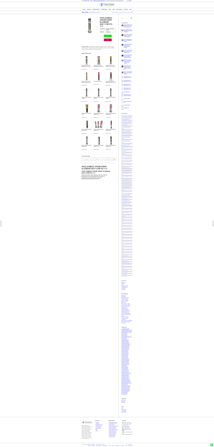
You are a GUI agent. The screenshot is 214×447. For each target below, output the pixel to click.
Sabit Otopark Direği (124, 318)
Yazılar (123, 409)
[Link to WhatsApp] (131, 1)
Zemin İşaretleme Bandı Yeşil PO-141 (126, 179)
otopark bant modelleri (125, 352)
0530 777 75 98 (127, 428)
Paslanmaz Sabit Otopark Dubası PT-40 (111, 130)
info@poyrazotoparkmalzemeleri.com (99, 0)
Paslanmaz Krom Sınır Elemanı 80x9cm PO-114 (86, 82)
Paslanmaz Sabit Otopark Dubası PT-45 (98, 114)
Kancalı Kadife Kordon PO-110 (125, 262)
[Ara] (131, 12)
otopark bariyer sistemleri (125, 363)
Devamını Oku (84, 69)
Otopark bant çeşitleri (125, 354)
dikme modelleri (124, 338)
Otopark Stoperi (111, 424)
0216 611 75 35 (126, 426)
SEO (101, 444)
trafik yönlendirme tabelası (125, 390)
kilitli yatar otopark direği (125, 349)
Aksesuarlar (123, 295)
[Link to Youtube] (130, 1)
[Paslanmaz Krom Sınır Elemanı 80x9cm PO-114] (87, 76)
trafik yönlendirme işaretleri (125, 387)
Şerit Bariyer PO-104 (124, 276)
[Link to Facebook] (126, 1)
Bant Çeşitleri (123, 296)
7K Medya (103, 444)
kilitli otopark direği (124, 392)
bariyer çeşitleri (124, 336)
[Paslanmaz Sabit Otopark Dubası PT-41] (99, 124)
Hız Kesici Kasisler (124, 308)
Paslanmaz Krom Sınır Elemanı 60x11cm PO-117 (91, 12)
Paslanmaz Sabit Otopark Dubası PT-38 (98, 146)
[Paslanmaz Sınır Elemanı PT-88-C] (87, 92)
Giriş (122, 408)
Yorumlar (123, 410)
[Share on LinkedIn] (97, 159)
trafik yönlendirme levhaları (125, 389)
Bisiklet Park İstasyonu (125, 297)
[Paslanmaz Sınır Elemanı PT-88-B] (99, 92)
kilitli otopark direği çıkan (125, 347)
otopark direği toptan (125, 368)
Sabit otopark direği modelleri (126, 381)
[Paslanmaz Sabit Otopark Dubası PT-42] (87, 124)
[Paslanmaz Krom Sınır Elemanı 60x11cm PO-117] (87, 60)
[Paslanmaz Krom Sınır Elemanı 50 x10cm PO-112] (111, 76)
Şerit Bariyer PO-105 (124, 274)
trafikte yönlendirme (124, 384)
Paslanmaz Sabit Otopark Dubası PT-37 (111, 146)
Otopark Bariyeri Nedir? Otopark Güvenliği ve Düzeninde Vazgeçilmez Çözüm (126, 141)
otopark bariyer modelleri (125, 360)
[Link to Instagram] (128, 1)
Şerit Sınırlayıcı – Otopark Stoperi (126, 320)
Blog (96, 429)
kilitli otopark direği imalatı (125, 343)
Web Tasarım (98, 444)
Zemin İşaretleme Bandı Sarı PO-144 (126, 171)
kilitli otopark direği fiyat (125, 341)
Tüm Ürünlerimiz (98, 427)
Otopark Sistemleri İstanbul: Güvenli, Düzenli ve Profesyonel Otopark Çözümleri (126, 127)
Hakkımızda (123, 283)
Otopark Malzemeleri (124, 285)
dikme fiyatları (129, 336)
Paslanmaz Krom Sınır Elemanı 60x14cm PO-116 (98, 66)
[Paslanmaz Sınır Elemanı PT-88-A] (111, 92)
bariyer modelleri (124, 333)
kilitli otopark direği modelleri (125, 344)
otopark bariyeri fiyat (125, 355)
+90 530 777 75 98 (86, 0)
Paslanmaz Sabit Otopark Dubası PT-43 (111, 114)
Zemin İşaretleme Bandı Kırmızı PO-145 (126, 169)
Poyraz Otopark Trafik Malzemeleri (90, 444)
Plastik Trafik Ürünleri (124, 316)
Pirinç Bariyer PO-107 (124, 270)
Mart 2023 (123, 402)
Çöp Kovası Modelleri (124, 300)
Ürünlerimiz (123, 289)
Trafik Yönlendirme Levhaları (126, 321)
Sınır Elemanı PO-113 (98, 81)
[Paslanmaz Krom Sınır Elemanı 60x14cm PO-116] (99, 60)
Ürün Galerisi (123, 288)
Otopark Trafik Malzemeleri (125, 313)
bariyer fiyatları (129, 332)
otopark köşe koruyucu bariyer (126, 373)
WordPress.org (123, 412)
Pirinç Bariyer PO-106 (124, 272)
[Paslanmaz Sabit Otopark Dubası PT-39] (87, 140)
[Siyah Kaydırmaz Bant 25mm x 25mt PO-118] (213, 223)
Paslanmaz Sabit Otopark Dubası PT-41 (98, 130)
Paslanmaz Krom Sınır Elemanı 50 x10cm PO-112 (111, 82)
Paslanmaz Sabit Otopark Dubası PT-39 (86, 146)
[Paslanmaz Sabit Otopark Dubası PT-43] (111, 108)
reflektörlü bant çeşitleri (125, 378)
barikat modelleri (129, 330)
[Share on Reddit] (104, 159)
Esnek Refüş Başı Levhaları (125, 304)
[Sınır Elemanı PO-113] (99, 76)
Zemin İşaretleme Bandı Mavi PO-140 (126, 181)
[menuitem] (84, 9)
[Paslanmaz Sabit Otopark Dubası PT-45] (99, 108)
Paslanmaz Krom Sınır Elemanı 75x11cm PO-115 (111, 66)
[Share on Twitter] (86, 159)
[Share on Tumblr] (100, 159)
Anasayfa (123, 282)
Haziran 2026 (123, 400)
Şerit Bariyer (123, 319)
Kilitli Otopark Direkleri (125, 309)
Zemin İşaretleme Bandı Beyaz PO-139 (126, 183)
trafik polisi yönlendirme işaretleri (126, 382)
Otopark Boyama (98, 428)
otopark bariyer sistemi (125, 362)
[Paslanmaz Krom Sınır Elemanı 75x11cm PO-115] (111, 60)
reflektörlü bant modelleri (125, 376)
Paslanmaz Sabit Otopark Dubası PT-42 (86, 130)
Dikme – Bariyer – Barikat (125, 303)
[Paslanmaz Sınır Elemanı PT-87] (87, 108)
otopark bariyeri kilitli (124, 357)
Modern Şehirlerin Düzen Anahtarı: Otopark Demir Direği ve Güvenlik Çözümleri (126, 137)
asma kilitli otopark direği (125, 328)
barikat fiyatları (124, 330)
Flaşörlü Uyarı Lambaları (125, 306)
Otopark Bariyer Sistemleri (125, 310)
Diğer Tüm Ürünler (112, 436)
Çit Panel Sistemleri (124, 298)
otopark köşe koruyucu (125, 371)
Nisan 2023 (123, 401)
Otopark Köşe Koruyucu (125, 312)
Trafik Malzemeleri (124, 287)
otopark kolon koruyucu (125, 370)
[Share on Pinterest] (93, 159)
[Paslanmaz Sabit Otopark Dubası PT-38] (99, 140)
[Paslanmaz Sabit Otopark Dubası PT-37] (111, 140)
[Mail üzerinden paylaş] (107, 159)
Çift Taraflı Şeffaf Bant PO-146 (125, 167)
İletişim (122, 284)
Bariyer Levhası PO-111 (124, 260)
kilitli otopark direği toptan (125, 346)
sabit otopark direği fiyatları (125, 379)
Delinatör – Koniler (124, 301)
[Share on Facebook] (83, 159)
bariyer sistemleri (124, 335)
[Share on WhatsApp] (90, 159)
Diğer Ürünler (123, 302)
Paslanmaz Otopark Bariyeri (113, 426)
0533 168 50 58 (127, 427)
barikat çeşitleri (124, 332)
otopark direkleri (124, 365)
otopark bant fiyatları (124, 351)
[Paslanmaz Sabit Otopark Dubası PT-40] (111, 124)
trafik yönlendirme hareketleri (126, 386)
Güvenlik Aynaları (124, 307)
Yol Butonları (123, 322)
